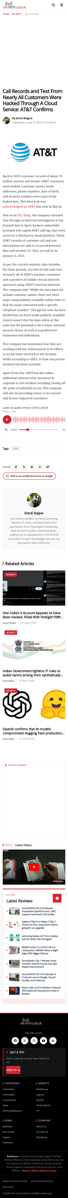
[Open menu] (61, 5)
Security (17, 14)
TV (37, 1110)
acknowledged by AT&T (19, 206)
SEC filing (24, 215)
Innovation (9, 1094)
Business (7, 1126)
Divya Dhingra (9, 623)
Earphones (42, 1089)
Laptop (40, 1094)
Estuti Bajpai (34, 513)
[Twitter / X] (24, 467)
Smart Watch (43, 1105)
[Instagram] (34, 1040)
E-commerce (9, 1100)
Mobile (40, 1100)
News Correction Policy (15, 1181)
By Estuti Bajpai (22, 118)
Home (6, 14)
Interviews (8, 1089)
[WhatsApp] (40, 467)
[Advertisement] (34, 52)
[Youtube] (43, 1040)
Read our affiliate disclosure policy (39, 1170)
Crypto (6, 1137)
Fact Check (8, 1131)
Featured (8, 1142)
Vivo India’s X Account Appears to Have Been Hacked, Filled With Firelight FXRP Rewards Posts (32, 615)
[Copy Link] (48, 467)
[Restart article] (6, 429)
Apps (5, 1105)
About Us (41, 1126)
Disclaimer (41, 1137)
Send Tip (11, 1070)
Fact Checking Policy (42, 1181)
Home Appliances (12, 1110)
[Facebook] (16, 467)
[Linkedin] (53, 1040)
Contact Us (42, 1131)
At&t (15, 448)
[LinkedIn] (32, 467)
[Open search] (53, 5)
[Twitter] (24, 1040)
